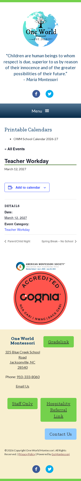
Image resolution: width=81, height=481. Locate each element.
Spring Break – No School (58, 241)
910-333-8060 (28, 377)
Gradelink (58, 341)
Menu (37, 110)
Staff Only (22, 403)
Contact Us (61, 434)
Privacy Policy (27, 454)
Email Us (22, 386)
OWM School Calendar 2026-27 (36, 139)
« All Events (14, 148)
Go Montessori (61, 454)
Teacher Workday (17, 229)
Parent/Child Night (18, 241)
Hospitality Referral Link (58, 410)
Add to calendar (28, 187)
